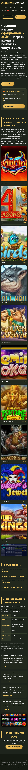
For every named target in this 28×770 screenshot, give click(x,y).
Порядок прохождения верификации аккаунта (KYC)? (13, 581)
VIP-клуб (5, 10)
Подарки (21, 7)
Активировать (9, 106)
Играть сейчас (7, 84)
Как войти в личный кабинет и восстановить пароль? (12, 588)
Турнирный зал (14, 13)
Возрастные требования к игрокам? (14, 576)
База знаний (13, 7)
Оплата (5, 7)
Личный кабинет (8, 17)
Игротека (14, 10)
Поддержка (22, 10)
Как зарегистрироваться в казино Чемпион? (12, 570)
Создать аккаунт (20, 17)
